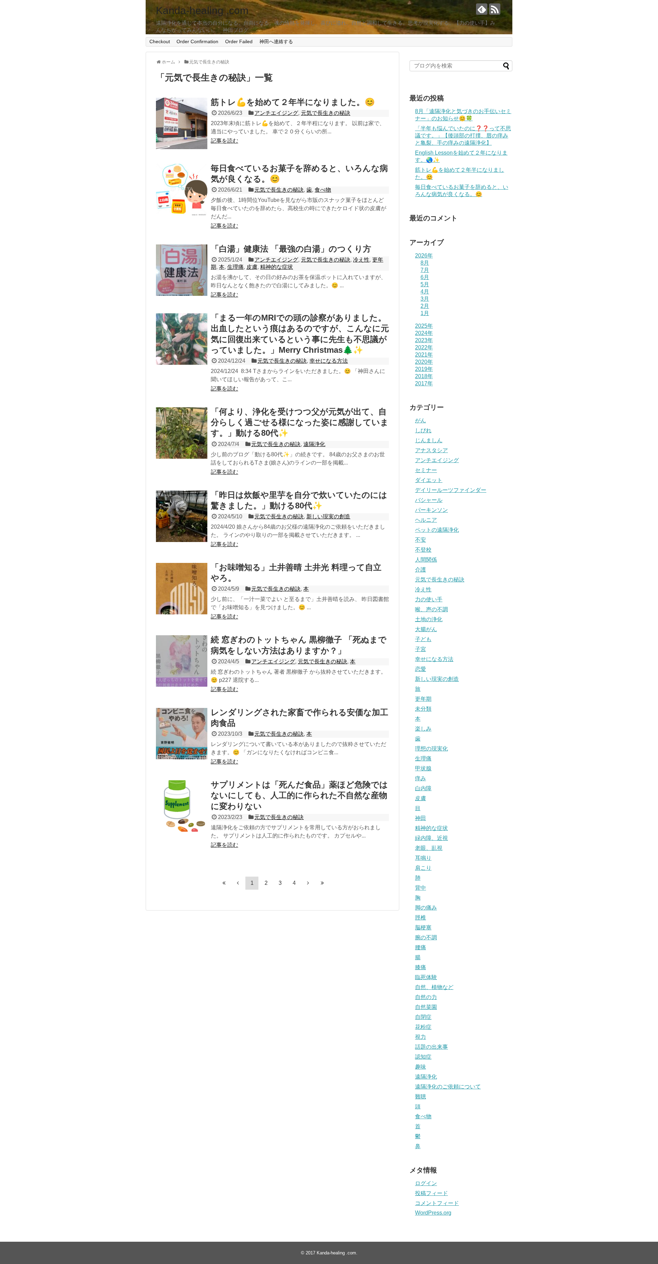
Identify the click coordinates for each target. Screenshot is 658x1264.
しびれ (423, 430)
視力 (420, 1037)
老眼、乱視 (428, 848)
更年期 (423, 699)
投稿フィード (431, 1193)
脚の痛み (426, 908)
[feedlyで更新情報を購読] (481, 9)
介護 (420, 570)
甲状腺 (423, 768)
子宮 (420, 649)
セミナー (426, 470)
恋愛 (420, 669)
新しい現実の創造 (328, 516)
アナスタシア (431, 450)
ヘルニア (426, 520)
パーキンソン (431, 510)
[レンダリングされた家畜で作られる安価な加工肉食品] (181, 733)
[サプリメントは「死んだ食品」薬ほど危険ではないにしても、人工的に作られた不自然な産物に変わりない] (181, 806)
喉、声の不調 (431, 609)
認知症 (423, 1057)
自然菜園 (426, 1007)
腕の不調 (426, 937)
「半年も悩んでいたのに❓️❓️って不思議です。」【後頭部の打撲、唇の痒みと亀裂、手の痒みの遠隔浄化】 (463, 135)
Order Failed (239, 41)
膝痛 (420, 967)
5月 (425, 284)
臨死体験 (426, 977)
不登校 (423, 550)
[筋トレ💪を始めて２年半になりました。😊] (181, 123)
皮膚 (251, 267)
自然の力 (426, 997)
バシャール (428, 500)
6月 (425, 277)
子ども (423, 639)
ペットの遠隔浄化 (437, 530)
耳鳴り (423, 858)
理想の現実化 (431, 748)
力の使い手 (428, 599)
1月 (425, 313)
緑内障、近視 (431, 838)
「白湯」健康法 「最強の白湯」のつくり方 (291, 248)
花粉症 (423, 1027)
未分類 (423, 709)
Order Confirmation (197, 41)
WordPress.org (433, 1213)
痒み (420, 778)
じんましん (428, 440)
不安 (420, 540)
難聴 (420, 1096)
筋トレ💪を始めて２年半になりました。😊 (293, 102)
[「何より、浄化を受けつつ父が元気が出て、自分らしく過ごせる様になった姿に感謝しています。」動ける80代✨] (181, 433)
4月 (425, 291)
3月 (425, 299)
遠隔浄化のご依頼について (448, 1087)
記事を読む (224, 141)
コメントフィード (437, 1203)
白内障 (423, 788)
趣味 (420, 1067)
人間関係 (426, 560)
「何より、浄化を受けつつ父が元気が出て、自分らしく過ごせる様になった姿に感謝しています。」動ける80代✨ (300, 422)
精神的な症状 (276, 267)
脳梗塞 (423, 927)
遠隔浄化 (314, 444)
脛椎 (420, 917)
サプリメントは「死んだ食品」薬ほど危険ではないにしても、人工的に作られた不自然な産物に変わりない (299, 795)
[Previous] (237, 882)
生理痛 (235, 267)
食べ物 (323, 190)
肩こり (423, 868)
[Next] (308, 882)
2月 (425, 306)
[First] (223, 882)
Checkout (159, 41)
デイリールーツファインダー (450, 490)
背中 (420, 888)
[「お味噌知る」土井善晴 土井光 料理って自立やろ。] (181, 588)
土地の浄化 (428, 619)
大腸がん (426, 629)
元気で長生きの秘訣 (325, 113)
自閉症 (423, 1017)
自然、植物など (434, 987)
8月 (425, 263)
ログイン (426, 1183)
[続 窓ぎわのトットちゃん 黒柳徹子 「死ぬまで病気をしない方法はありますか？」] (181, 661)
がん (420, 420)
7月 (425, 270)
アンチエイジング (276, 113)
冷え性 (361, 260)
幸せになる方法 (328, 361)
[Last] (322, 882)
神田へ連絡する (276, 41)
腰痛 (420, 947)
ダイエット (428, 480)
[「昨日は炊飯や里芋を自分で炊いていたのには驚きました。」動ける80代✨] (181, 516)
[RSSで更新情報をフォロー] (494, 9)
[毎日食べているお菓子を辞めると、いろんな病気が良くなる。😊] (181, 189)
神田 (420, 818)
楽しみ (423, 729)
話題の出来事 (431, 1047)
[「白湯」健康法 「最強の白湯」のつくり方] (181, 270)
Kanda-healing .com (202, 10)
